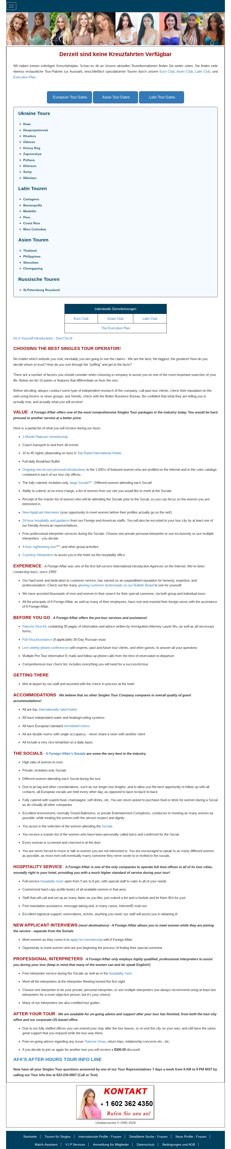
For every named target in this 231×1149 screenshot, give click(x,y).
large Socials (79, 483)
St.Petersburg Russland (41, 290)
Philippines (32, 256)
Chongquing (33, 268)
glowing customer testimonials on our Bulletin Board (116, 585)
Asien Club (184, 71)
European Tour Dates (70, 97)
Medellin (29, 211)
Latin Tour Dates (162, 97)
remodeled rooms (77, 726)
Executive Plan (24, 77)
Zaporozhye (32, 154)
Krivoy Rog (31, 148)
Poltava (29, 160)
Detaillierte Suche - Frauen (148, 1136)
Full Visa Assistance (37, 639)
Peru (26, 217)
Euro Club (167, 71)
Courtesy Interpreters (38, 555)
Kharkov (29, 136)
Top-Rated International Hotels (99, 453)
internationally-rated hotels (58, 709)
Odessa (29, 142)
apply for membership (86, 939)
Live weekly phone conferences (45, 648)
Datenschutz (146, 1144)
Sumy (27, 172)
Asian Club (115, 318)
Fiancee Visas (95, 1041)
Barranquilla (32, 205)
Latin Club (202, 71)
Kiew (27, 124)
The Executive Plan (115, 328)
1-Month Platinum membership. (45, 437)
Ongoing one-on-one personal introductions (53, 469)
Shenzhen (31, 262)
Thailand (30, 250)
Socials (107, 826)
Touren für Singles (58, 1136)
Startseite (30, 1136)
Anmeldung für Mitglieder (111, 1144)
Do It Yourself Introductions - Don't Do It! (42, 338)
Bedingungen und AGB (178, 1144)
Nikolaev (30, 178)
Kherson (29, 166)
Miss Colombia (34, 229)
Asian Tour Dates (116, 97)
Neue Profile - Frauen (191, 1136)
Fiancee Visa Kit (34, 626)
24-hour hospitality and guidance (46, 520)
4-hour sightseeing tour (39, 547)
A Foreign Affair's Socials (65, 753)
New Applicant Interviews (40, 512)
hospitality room (52, 881)
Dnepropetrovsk (35, 130)
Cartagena (31, 199)
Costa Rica (31, 223)
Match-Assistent (46, 1144)
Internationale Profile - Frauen (100, 1136)
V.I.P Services (75, 1144)
